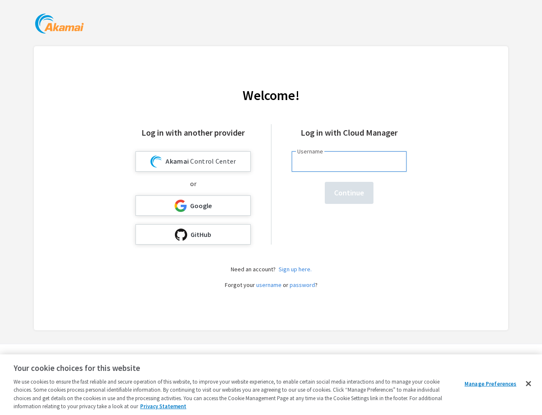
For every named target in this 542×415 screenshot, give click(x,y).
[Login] (59, 25)
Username (310, 151)
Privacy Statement (163, 406)
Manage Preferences (490, 383)
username (269, 285)
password (302, 285)
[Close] (528, 383)
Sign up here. (295, 269)
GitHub (201, 234)
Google (201, 205)
